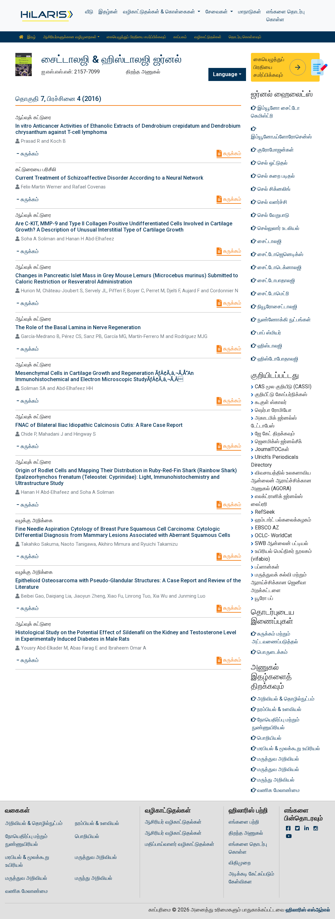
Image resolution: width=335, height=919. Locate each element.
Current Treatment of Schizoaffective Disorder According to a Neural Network (109, 178)
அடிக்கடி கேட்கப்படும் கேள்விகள (251, 878)
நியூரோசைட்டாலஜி (276, 306)
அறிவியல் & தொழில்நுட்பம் (33, 823)
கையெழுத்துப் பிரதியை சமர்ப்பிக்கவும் (136, 37)
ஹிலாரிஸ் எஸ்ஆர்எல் (308, 910)
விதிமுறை (240, 863)
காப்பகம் (180, 37)
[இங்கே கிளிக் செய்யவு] (46, 16)
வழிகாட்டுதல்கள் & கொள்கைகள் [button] (159, 11)
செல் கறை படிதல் (275, 176)
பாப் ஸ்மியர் (268, 333)
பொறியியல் (87, 836)
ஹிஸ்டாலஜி (269, 346)
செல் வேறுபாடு (272, 215)
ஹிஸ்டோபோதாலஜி (277, 359)
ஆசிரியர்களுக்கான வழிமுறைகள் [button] (70, 37)
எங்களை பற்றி (244, 822)
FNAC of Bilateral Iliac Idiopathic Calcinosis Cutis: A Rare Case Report (99, 425)
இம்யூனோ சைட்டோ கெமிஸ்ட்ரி (275, 112)
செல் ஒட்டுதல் (272, 163)
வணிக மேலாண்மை (26, 891)
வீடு (89, 11)
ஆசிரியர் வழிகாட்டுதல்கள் (173, 822)
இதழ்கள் (108, 11)
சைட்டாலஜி (269, 241)
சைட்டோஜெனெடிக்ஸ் (279, 254)
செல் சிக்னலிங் (273, 189)
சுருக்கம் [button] (29, 154)
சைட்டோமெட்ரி (272, 293)
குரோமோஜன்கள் (275, 150)
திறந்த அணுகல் (246, 833)
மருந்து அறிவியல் (93, 878)
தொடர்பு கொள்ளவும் (245, 37)
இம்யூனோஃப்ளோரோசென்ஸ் (281, 137)
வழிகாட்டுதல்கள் (207, 37)
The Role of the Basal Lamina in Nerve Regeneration (78, 327)
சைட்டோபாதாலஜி (275, 280)
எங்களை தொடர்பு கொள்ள (285, 15)
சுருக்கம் (231, 153)
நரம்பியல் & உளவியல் (97, 823)
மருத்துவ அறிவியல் (96, 857)
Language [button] (225, 74)
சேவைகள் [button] (217, 11)
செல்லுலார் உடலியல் (277, 228)
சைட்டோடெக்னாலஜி (279, 267)
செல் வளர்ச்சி (271, 202)
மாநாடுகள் (249, 11)
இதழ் (31, 37)
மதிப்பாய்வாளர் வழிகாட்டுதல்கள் (179, 844)
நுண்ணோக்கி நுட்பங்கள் (283, 319)
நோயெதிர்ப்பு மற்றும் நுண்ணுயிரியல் (26, 840)
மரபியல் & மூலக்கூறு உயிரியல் (27, 861)
